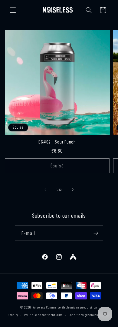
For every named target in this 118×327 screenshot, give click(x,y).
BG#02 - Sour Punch (57, 141)
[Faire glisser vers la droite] (72, 189)
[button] (13, 10)
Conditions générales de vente (89, 314)
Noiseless (38, 307)
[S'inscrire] (96, 233)
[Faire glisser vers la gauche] (45, 189)
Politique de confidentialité (43, 314)
